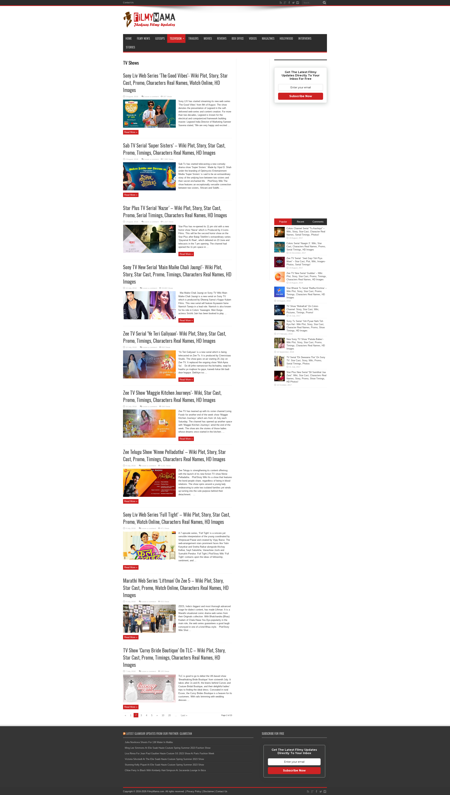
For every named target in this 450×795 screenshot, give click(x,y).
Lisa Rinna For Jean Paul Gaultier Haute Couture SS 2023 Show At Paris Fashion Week (169, 753)
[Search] (324, 2)
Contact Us (128, 2)
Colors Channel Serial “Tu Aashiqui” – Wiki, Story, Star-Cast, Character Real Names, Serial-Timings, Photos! (306, 231)
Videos (253, 38)
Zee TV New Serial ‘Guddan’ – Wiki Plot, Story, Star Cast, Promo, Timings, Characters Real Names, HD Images (307, 276)
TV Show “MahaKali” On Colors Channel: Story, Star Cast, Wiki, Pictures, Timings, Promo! (303, 309)
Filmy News (143, 38)
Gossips (160, 38)
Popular (283, 221)
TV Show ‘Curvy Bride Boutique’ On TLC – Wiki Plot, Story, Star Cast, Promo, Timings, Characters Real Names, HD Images (174, 657)
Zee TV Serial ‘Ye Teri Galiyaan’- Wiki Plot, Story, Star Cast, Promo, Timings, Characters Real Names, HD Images (174, 337)
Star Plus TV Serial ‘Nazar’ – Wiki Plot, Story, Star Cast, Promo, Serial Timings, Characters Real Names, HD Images (175, 211)
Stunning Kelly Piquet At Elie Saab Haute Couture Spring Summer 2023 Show (164, 764)
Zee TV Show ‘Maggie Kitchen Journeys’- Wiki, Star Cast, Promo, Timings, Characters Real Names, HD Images (172, 396)
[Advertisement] (253, 115)
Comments (318, 221)
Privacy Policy (194, 791)
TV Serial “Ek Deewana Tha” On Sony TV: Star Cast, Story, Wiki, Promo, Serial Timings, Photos (306, 360)
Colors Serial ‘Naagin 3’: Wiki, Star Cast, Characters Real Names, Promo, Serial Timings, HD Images (306, 246)
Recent (300, 221)
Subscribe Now (300, 96)
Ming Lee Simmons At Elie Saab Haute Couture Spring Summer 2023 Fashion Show (167, 748)
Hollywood (286, 38)
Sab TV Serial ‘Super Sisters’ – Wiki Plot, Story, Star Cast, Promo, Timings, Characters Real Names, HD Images (174, 149)
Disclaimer (208, 791)
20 (169, 715)
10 (163, 715)
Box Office (238, 38)
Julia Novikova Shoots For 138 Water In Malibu (149, 742)
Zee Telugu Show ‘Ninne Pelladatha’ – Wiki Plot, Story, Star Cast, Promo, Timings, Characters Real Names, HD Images (174, 455)
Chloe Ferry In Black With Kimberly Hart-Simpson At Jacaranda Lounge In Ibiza (165, 770)
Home (129, 38)
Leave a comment (151, 96)
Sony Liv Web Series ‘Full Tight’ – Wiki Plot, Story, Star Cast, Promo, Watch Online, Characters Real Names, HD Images (176, 518)
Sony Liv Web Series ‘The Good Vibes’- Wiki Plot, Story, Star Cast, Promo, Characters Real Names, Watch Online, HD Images (175, 82)
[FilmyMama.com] (149, 25)
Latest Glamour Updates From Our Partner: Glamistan (159, 733)
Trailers (193, 38)
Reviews (221, 38)
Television (176, 38)
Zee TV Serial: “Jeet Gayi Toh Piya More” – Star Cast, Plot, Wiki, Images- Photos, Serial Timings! (306, 261)
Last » (184, 715)
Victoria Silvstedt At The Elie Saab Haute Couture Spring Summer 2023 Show (164, 759)
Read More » (130, 132)
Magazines (268, 38)
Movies (208, 38)
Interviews (304, 38)
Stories (130, 47)
